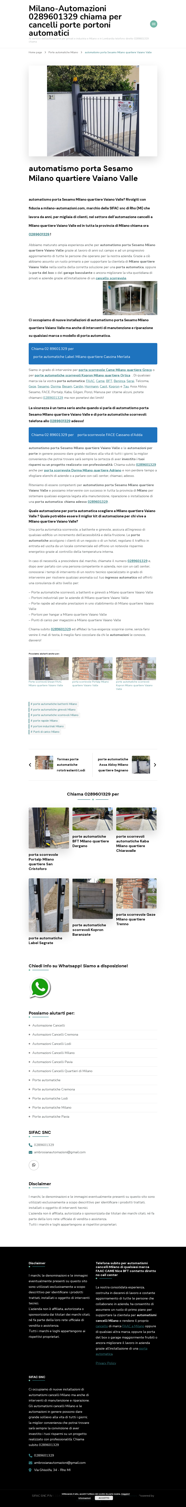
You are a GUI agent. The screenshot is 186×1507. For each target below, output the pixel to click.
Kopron (114, 386)
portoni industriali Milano (48, 726)
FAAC (90, 381)
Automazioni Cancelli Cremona (55, 1034)
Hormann (91, 386)
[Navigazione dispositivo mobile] (153, 24)
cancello (102, 1326)
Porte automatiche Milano (51, 1107)
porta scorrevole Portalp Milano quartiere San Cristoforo (43, 861)
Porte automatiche (46, 1080)
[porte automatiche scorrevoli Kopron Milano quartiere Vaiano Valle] (136, 668)
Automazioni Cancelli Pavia (52, 1062)
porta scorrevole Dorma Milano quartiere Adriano (82, 470)
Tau (126, 386)
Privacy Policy (106, 1363)
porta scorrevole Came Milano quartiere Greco (115, 370)
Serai (130, 381)
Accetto (104, 1498)
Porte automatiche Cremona (53, 1089)
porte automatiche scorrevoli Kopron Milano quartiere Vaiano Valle (134, 685)
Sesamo (43, 386)
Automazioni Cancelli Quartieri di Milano (62, 1071)
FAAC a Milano (133, 1326)
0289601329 (39, 234)
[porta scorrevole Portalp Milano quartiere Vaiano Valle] (92, 668)
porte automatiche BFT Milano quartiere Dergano (90, 841)
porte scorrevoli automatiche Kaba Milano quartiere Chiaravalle (132, 843)
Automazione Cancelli (48, 1025)
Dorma (56, 386)
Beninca (119, 381)
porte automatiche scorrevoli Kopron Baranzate (89, 930)
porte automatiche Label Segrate (45, 940)
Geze (32, 386)
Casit (103, 386)
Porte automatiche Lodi (50, 1098)
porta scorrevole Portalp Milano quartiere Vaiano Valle (90, 683)
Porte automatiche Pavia (50, 1116)
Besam (67, 386)
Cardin (78, 386)
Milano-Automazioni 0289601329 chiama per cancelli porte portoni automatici (75, 21)
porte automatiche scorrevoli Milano (55, 715)
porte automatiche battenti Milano (55, 704)
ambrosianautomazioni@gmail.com (60, 1152)
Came (100, 381)
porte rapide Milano (45, 721)
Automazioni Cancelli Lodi (51, 1044)
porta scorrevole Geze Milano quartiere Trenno (135, 919)
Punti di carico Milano (46, 732)
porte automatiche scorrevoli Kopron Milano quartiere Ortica (82, 375)
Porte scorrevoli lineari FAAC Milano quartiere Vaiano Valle (46, 683)
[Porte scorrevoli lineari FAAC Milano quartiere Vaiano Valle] (49, 668)
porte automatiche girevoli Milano (54, 709)
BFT (109, 381)
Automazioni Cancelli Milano (53, 1053)
